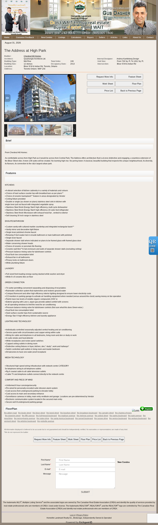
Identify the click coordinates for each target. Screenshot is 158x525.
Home (6, 37)
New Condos (46, 37)
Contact (150, 37)
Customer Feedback (25, 37)
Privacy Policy (82, 515)
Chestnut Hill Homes (32, 56)
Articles (113, 37)
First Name (45, 460)
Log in (72, 515)
